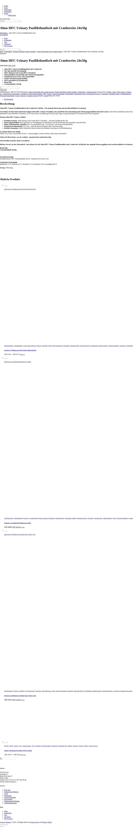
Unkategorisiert (91, 92)
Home (2, 33)
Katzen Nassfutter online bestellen (24, 51)
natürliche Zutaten (102, 346)
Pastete (114, 518)
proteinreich (122, 346)
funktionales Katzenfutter (11, 94)
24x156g (6, 746)
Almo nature (121, 92)
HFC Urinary (47, 94)
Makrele (70, 746)
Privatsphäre (8, 799)
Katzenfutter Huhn (74, 346)
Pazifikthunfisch (125, 94)
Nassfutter (104, 94)
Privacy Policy (47, 822)
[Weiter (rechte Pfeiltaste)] (3, 826)
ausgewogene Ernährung (29, 346)
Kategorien (7, 813)
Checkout (7, 817)
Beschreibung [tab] (8, 99)
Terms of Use (34, 822)
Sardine (86, 746)
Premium (81, 746)
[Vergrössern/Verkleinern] (1, 824)
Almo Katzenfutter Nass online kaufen (49, 51)
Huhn (49, 346)
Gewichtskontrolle (33, 518)
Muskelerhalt (94, 346)
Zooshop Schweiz (33, 96)
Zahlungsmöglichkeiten (12, 801)
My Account (8, 819)
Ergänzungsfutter (27, 746)
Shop (5, 33)
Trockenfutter (129, 346)
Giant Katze (38, 691)
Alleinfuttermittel (18, 346)
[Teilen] (5, 824)
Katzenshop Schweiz (93, 94)
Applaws (16, 746)
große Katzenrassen (47, 691)
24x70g (11, 746)
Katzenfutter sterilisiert (70, 518)
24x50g (109, 92)
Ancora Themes (5, 822)
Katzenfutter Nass (80, 94)
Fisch (33, 746)
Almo (114, 92)
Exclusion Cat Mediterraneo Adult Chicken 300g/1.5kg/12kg (20, 350)
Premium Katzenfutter (7, 96)
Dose (20, 746)
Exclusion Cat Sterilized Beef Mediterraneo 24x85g (17, 523)
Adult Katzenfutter (8, 346)
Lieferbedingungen (10, 803)
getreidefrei (24, 94)
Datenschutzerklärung (11, 792)
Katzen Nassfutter (58, 94)
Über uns (7, 790)
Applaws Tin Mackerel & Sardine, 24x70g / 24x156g (18, 750)
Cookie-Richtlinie (10, 797)
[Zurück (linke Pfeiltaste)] (1, 826)
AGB (6, 794)
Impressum (7, 795)
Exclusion (38, 346)
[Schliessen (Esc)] (7, 824)
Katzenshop (8, 51)
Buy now (3, 90)
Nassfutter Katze (114, 94)
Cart (5, 815)
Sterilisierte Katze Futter (126, 691)
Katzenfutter (69, 94)
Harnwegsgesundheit (35, 94)
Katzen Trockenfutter (57, 346)
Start (1, 51)
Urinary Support (20, 96)
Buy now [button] (22, 527)
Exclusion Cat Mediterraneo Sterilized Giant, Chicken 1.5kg (20, 695)
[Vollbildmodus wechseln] (3, 824)
